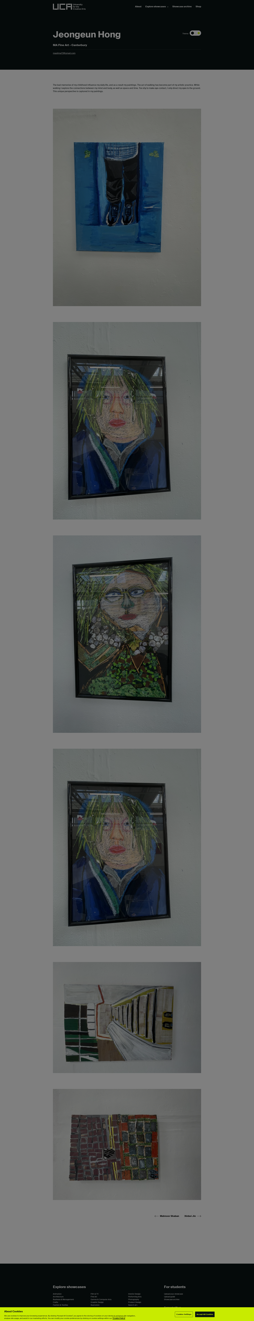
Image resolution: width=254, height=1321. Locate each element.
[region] (127, 1314)
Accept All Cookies (205, 1314)
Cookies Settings (183, 1314)
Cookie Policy (119, 1318)
